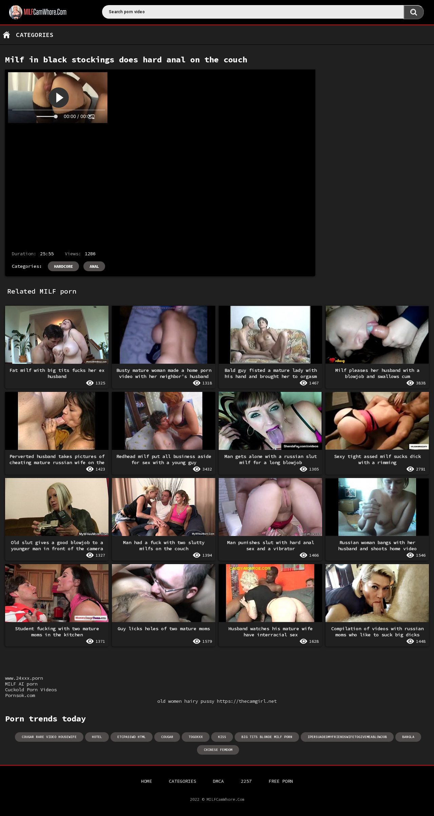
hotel (97, 737)
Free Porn (281, 781)
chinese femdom (218, 750)
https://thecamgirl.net (247, 701)
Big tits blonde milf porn (266, 737)
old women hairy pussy (185, 701)
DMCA (218, 781)
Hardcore (63, 266)
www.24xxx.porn (24, 678)
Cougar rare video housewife (49, 737)
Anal (94, 266)
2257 (246, 781)
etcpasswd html (131, 737)
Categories (34, 35)
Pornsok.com (20, 695)
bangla (408, 737)
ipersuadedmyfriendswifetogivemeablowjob (347, 737)
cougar (167, 737)
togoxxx (196, 737)
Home (6, 35)
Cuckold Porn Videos (31, 689)
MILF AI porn (21, 684)
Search (413, 12)
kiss (222, 737)
